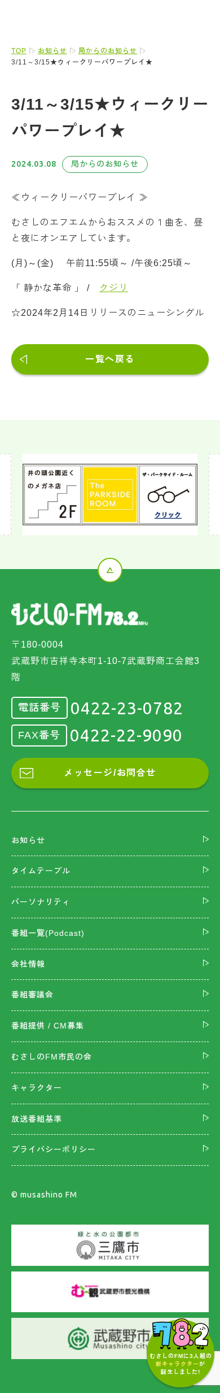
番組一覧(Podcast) (48, 933)
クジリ (113, 288)
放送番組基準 (36, 1118)
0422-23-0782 (127, 708)
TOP (19, 51)
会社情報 (28, 964)
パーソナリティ (41, 901)
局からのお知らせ (107, 51)
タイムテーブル (41, 870)
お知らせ (52, 51)
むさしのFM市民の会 (51, 1056)
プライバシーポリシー (53, 1149)
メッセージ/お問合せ (110, 773)
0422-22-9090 (126, 735)
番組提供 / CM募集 (47, 1025)
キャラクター (36, 1087)
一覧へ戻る (110, 359)
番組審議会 (32, 994)
